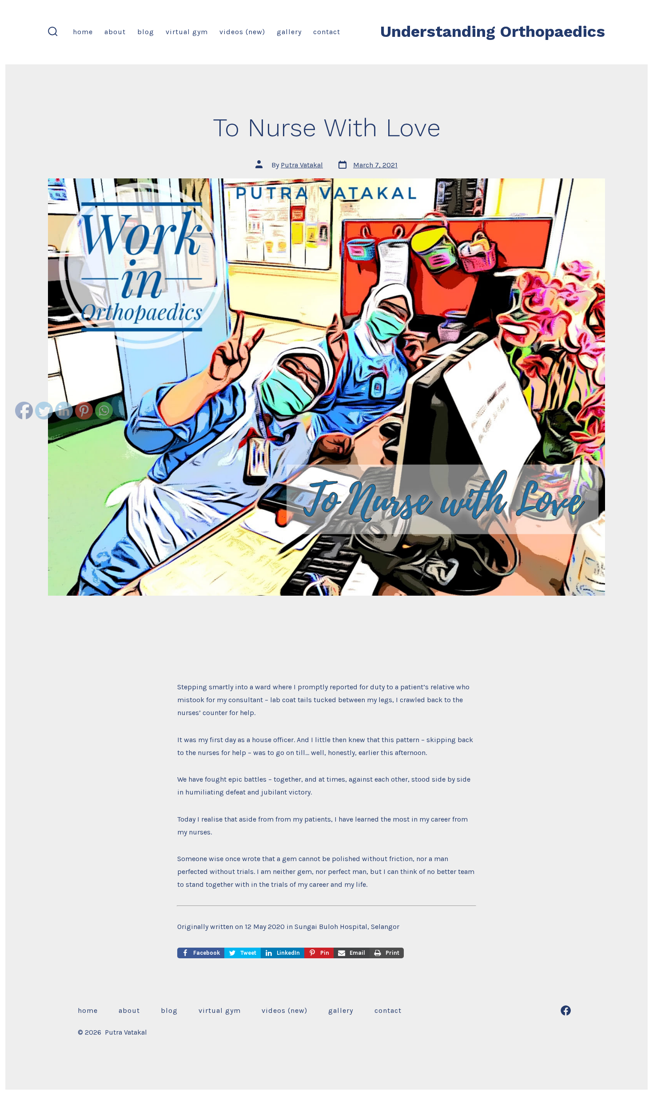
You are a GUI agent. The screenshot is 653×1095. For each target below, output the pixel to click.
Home (83, 32)
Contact (326, 32)
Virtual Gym (187, 32)
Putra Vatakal (302, 165)
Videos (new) (242, 32)
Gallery (289, 32)
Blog (145, 32)
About (115, 32)
